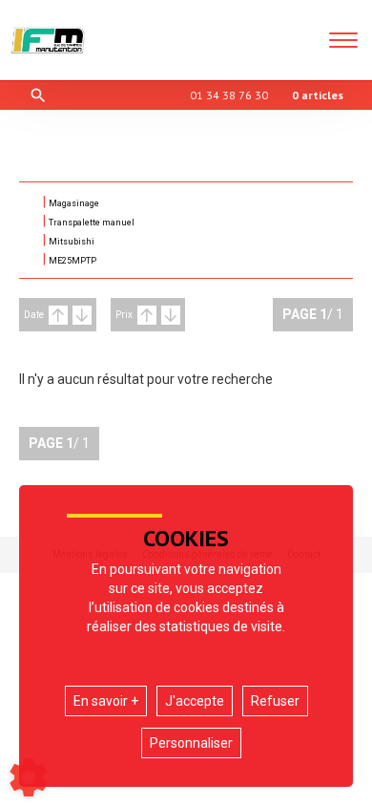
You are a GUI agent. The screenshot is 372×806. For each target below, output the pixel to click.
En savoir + (105, 701)
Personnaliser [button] (191, 743)
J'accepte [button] (194, 701)
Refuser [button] (275, 701)
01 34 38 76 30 (229, 95)
